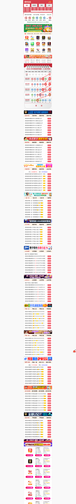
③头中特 (27, 417)
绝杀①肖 (49, 142)
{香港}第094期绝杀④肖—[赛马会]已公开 (33, 152)
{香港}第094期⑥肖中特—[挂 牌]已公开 (33, 127)
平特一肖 (32, 60)
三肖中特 (27, 60)
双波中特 (41, 224)
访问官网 (47, 455)
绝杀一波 (27, 62)
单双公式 (49, 60)
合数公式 (32, 62)
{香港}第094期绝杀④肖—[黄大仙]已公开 (33, 149)
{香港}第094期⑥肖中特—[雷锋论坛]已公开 (34, 120)
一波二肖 (34, 198)
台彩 (49, 5)
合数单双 (49, 224)
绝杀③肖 (34, 142)
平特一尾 (38, 62)
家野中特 (34, 169)
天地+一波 (34, 362)
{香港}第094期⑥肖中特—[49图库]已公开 (33, 130)
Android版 (29, 455)
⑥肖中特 (27, 115)
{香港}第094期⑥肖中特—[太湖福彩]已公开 (34, 123)
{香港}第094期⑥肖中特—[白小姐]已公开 (33, 125)
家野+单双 (27, 362)
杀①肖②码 (41, 391)
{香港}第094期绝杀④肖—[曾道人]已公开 (33, 147)
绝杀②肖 (41, 142)
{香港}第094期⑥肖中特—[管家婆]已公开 (33, 132)
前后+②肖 (48, 362)
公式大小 (27, 280)
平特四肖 (49, 308)
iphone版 (38, 455)
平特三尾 (41, 335)
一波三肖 (41, 198)
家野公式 (38, 60)
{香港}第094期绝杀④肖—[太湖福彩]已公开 (34, 145)
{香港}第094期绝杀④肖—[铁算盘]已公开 (33, 161)
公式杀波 (34, 251)
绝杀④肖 (27, 142)
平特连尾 (34, 417)
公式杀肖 (41, 251)
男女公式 (49, 62)
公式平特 (41, 280)
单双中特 (34, 224)
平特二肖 (34, 308)
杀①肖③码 (34, 391)
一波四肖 (49, 198)
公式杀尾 (27, 251)
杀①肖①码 (48, 391)
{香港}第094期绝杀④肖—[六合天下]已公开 (34, 159)
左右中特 (49, 169)
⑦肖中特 (34, 115)
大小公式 (44, 60)
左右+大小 (41, 362)
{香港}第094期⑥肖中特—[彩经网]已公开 (33, 118)
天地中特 (27, 169)
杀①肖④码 (27, 391)
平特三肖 (41, 308)
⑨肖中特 (49, 115)
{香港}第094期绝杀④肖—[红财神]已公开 (33, 156)
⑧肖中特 (41, 115)
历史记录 (49, 14)
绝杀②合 (49, 417)
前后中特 (41, 169)
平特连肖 (41, 417)
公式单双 (34, 280)
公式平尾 (49, 280)
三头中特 (44, 62)
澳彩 (42, 5)
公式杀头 (49, 251)
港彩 (27, 5)
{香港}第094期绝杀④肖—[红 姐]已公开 (33, 154)
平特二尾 (34, 335)
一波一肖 (27, 198)
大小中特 (27, 224)
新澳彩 (34, 5)
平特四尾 (49, 335)
